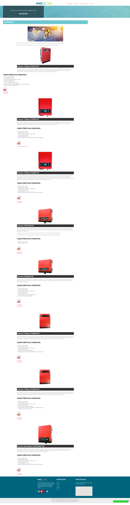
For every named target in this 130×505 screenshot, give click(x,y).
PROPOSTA (58, 487)
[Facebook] (39, 491)
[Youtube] (41, 491)
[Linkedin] (47, 491)
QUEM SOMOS (69, 3)
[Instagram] (44, 491)
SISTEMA (58, 484)
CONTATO (91, 3)
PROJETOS (76, 3)
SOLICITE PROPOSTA (84, 3)
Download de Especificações (22, 146)
